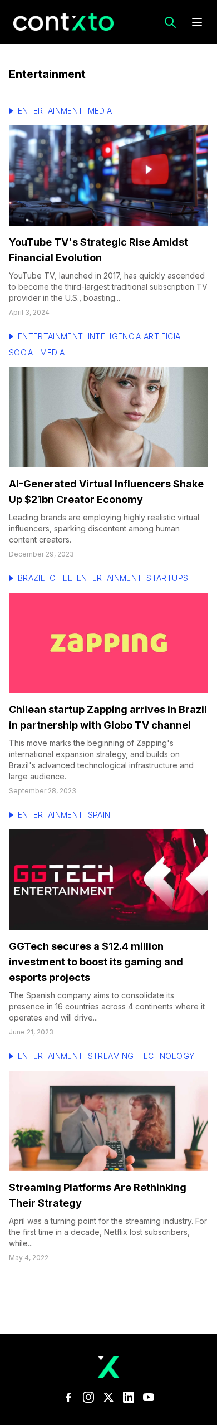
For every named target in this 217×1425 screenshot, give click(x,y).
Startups (167, 578)
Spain (99, 814)
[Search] (170, 22)
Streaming (111, 1056)
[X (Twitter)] (108, 1397)
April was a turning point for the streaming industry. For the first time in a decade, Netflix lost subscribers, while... (108, 1232)
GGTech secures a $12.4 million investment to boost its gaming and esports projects (96, 961)
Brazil (31, 578)
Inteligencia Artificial (136, 336)
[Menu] (197, 22)
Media (100, 110)
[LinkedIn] (128, 1397)
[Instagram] (88, 1397)
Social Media (37, 352)
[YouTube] (148, 1397)
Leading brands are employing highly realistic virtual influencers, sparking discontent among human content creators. (104, 528)
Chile (61, 578)
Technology (167, 1056)
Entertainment (50, 110)
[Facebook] (68, 1397)
